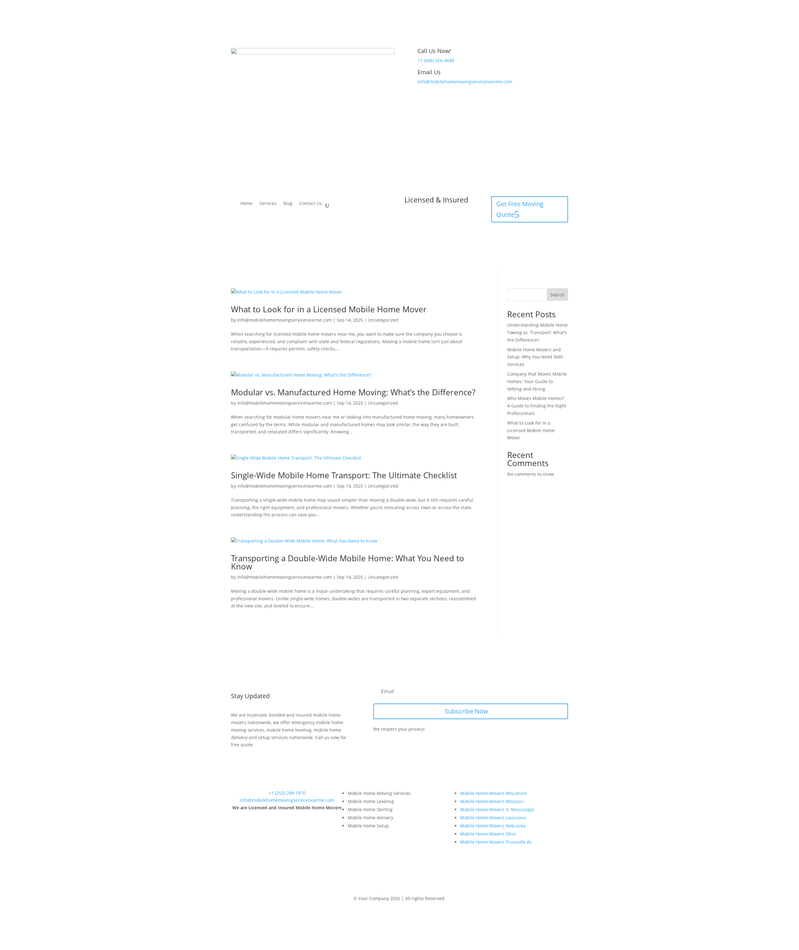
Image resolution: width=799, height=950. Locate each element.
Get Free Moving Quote (519, 209)
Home (246, 203)
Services (268, 203)
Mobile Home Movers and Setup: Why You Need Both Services (535, 357)
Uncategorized (383, 320)
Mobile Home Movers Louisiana (493, 818)
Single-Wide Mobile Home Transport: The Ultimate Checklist (344, 475)
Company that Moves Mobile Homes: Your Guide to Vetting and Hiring (537, 381)
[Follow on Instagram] (418, 887)
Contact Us (310, 203)
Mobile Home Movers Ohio (488, 834)
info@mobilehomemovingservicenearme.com (465, 82)
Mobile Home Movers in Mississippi (497, 809)
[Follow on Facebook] (381, 887)
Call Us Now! (434, 51)
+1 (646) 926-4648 (436, 60)
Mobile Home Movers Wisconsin (493, 793)
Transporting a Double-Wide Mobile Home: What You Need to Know (347, 562)
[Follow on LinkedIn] (406, 887)
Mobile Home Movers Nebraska (493, 826)
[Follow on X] (393, 887)
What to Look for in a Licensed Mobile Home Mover (329, 309)
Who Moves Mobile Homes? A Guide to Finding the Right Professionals (536, 405)
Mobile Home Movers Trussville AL (496, 842)
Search (557, 295)
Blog (287, 203)
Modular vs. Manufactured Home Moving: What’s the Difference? (353, 392)
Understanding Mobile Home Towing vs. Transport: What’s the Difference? (537, 332)
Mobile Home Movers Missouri (492, 801)
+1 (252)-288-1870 (287, 793)
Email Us (429, 72)
